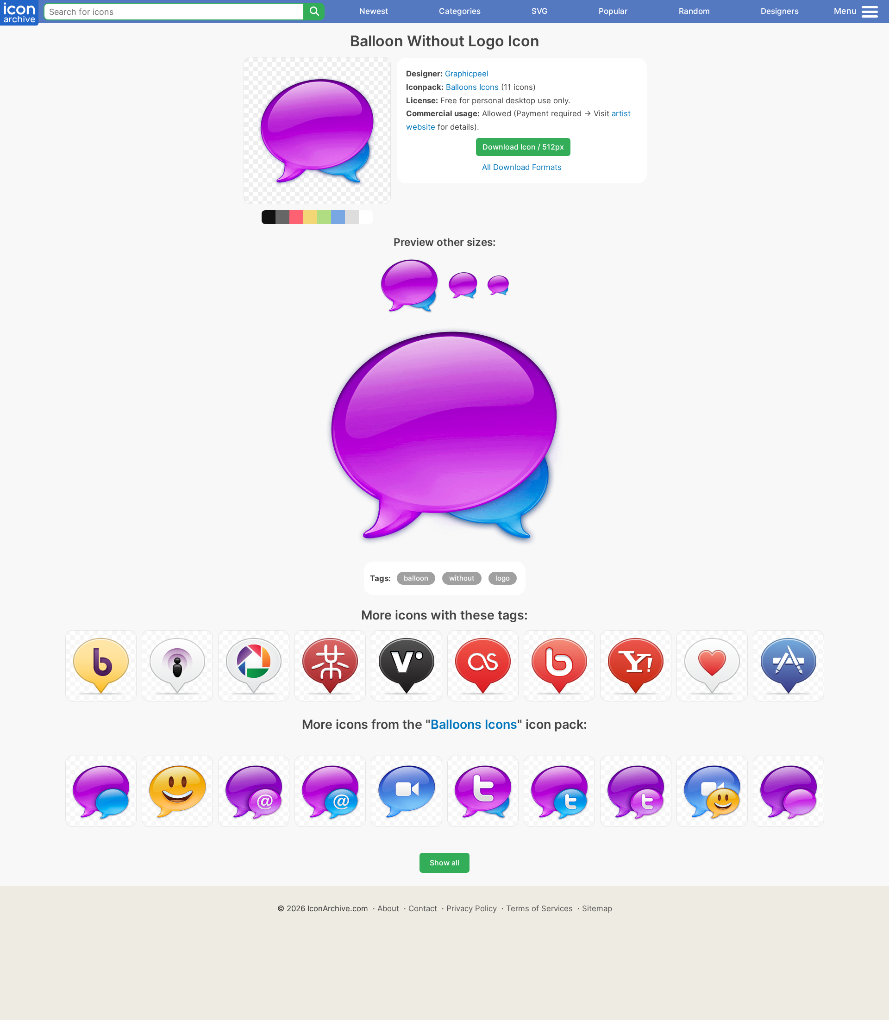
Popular (613, 11)
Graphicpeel (466, 73)
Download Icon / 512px (523, 146)
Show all (444, 862)
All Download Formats (522, 167)
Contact (422, 908)
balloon (416, 578)
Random (694, 11)
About (388, 908)
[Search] (314, 11)
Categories (460, 11)
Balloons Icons (472, 87)
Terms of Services (539, 908)
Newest (373, 11)
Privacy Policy (471, 908)
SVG (540, 11)
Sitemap (597, 908)
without (462, 578)
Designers (780, 11)
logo (502, 578)
